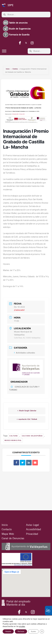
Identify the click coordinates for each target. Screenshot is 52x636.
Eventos (15, 69)
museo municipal (13, 440)
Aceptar (8, 631)
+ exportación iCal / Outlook (27, 419)
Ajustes (33, 631)
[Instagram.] (32, 43)
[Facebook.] (20, 43)
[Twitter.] (26, 43)
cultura (13, 436)
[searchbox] (28, 14)
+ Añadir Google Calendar (26, 411)
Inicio (8, 69)
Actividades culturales (25, 353)
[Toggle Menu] (4, 51)
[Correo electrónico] (35, 462)
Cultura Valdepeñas (32, 436)
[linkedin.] (29, 462)
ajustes (22, 626)
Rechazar (21, 631)
